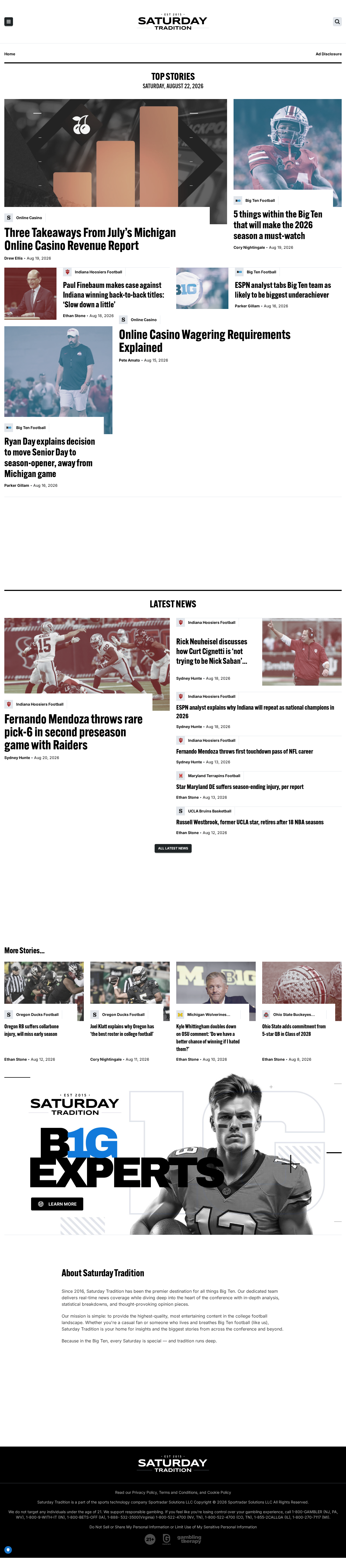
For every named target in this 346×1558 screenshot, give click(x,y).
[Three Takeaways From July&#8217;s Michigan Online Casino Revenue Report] (115, 161)
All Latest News (173, 848)
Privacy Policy (144, 1492)
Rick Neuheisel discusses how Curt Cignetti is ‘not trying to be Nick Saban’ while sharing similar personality (211, 651)
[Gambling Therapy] (189, 1539)
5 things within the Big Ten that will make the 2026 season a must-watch (278, 225)
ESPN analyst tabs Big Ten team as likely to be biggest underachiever (283, 290)
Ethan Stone (74, 315)
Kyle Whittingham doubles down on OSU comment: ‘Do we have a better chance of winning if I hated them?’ (208, 1037)
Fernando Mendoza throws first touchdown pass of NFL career (244, 751)
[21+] (150, 1539)
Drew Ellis (13, 258)
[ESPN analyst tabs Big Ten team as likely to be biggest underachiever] (202, 294)
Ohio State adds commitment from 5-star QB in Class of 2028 (294, 1030)
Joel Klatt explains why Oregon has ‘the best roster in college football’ (122, 1030)
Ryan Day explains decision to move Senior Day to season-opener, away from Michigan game (49, 457)
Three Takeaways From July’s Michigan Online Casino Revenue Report (90, 239)
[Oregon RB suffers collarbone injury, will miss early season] (44, 991)
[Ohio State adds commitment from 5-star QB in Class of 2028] (302, 991)
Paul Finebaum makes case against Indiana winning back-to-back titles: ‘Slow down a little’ (113, 294)
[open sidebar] (8, 21)
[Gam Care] (166, 1539)
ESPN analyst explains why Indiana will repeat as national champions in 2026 (255, 711)
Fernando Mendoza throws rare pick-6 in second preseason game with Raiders (73, 731)
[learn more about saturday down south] (173, 1153)
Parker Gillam (247, 306)
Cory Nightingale (249, 247)
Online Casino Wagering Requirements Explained (205, 341)
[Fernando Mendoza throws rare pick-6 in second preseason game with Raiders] (87, 664)
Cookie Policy (219, 1492)
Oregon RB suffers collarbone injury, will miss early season (31, 1030)
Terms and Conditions (178, 1492)
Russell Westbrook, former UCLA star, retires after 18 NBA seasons (250, 822)
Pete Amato (129, 360)
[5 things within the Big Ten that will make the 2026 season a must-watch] (288, 153)
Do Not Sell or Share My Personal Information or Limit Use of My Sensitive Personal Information (173, 1527)
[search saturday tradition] (337, 21)
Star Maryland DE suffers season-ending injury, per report (240, 787)
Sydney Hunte (17, 757)
